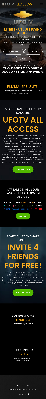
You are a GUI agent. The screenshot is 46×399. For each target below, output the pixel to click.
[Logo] (17, 4)
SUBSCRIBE (13, 52)
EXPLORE (33, 52)
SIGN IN (23, 59)
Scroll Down (23, 394)
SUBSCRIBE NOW (23, 169)
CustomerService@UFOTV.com (23, 324)
